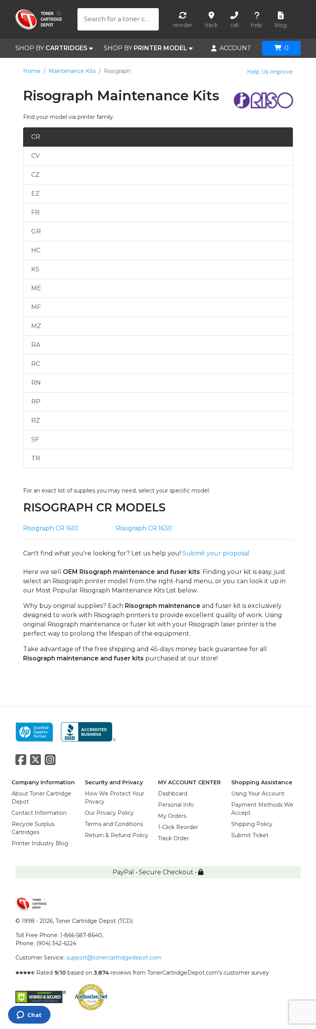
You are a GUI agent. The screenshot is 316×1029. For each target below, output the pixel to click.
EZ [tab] (35, 193)
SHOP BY (51, 48)
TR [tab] (35, 458)
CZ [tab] (35, 174)
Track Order (173, 838)
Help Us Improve (270, 71)
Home (31, 71)
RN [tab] (36, 382)
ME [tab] (36, 288)
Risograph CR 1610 (50, 528)
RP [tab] (35, 401)
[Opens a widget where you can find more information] (29, 1015)
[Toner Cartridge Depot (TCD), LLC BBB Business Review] (88, 731)
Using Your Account (257, 793)
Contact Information (39, 812)
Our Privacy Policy (109, 812)
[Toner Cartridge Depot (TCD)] (38, 19)
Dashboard (172, 793)
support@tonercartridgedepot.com (113, 957)
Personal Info (176, 804)
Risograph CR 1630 (144, 528)
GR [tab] (36, 231)
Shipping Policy (251, 824)
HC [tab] (35, 250)
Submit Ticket (250, 835)
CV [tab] (35, 155)
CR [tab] (35, 136)
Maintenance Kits (72, 71)
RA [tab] (35, 345)
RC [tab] (35, 363)
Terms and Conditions (114, 824)
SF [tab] (35, 439)
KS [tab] (35, 269)
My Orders (172, 815)
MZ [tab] (36, 326)
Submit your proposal (216, 553)
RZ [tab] (35, 420)
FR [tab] (35, 212)
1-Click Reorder (178, 827)
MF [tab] (36, 307)
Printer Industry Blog (40, 843)
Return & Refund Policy (116, 835)
